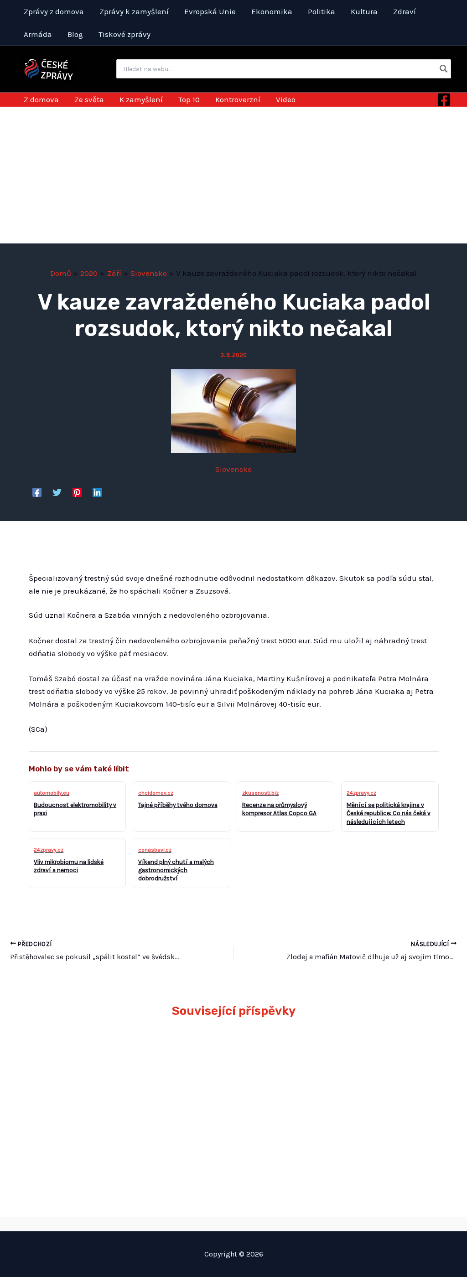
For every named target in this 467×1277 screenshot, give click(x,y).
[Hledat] (444, 69)
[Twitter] (57, 492)
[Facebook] (444, 100)
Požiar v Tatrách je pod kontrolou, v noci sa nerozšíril (390, 1058)
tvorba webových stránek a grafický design (233, 1223)
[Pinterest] (77, 492)
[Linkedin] (97, 492)
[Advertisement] (233, 175)
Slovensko (233, 469)
